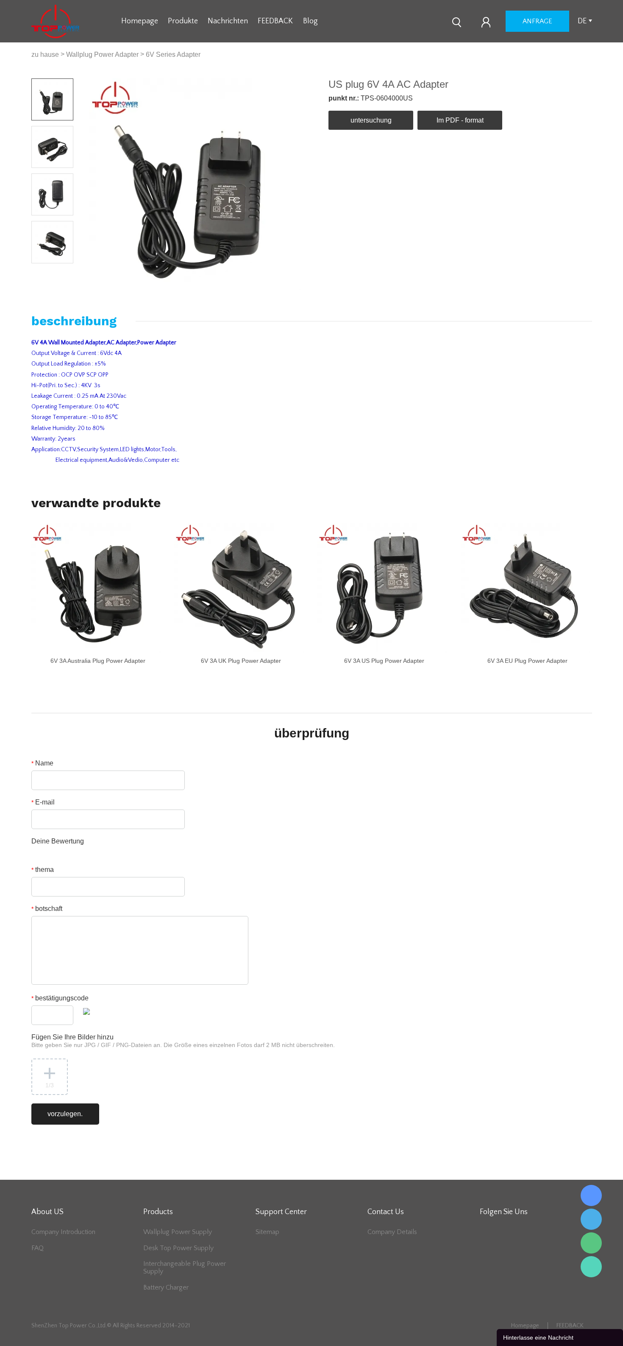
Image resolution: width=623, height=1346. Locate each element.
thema (42, 869)
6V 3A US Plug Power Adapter (384, 660)
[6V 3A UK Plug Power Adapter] (238, 587)
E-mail (43, 802)
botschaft (46, 908)
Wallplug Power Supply (177, 1232)
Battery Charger (166, 1287)
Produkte (183, 21)
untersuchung (371, 120)
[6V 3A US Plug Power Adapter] (382, 587)
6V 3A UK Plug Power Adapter (241, 660)
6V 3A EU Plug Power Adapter (527, 660)
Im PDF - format (460, 120)
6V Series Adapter (173, 54)
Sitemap (267, 1232)
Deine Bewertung (57, 841)
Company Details (392, 1232)
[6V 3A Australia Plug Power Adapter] (96, 587)
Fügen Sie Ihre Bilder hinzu (183, 1040)
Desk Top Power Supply (178, 1248)
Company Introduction (63, 1232)
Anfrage (537, 21)
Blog (310, 21)
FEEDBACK (275, 21)
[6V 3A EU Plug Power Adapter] (525, 587)
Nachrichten (228, 21)
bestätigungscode (60, 998)
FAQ (37, 1248)
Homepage (139, 21)
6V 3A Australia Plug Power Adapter (97, 660)
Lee (591, 1266)
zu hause (45, 54)
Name (42, 763)
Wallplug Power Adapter (102, 54)
